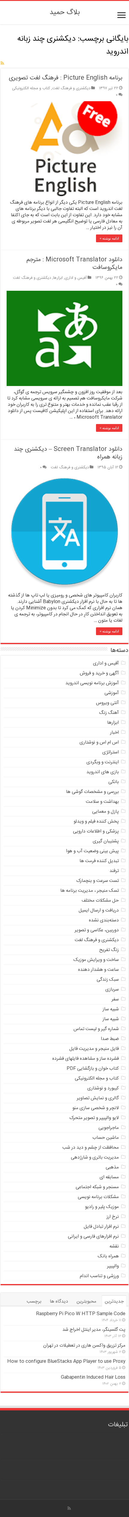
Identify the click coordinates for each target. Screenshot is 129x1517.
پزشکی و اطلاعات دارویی (96, 831)
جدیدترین (114, 1301)
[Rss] (69, 1508)
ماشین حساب (105, 1137)
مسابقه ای (109, 1177)
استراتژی (110, 752)
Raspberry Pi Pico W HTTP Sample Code (80, 1314)
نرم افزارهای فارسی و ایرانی (93, 1236)
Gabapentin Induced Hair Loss (93, 1377)
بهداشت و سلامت (102, 802)
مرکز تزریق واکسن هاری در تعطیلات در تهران (84, 1345)
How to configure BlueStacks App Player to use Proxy (66, 1361)
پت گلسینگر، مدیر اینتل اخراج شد (93, 1329)
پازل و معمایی (105, 811)
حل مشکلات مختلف (100, 900)
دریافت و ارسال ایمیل (99, 910)
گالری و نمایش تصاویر (98, 1098)
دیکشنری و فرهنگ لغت (71, 88)
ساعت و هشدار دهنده (98, 970)
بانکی (113, 782)
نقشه (114, 1246)
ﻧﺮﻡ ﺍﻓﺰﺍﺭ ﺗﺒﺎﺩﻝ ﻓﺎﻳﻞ (101, 1226)
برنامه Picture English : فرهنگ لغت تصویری (65, 78)
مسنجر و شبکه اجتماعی (97, 1187)
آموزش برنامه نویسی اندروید (92, 683)
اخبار (114, 732)
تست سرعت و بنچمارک (97, 881)
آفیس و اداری (76, 278)
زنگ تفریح (109, 950)
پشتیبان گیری (106, 841)
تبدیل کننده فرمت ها (99, 861)
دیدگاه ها (59, 1301)
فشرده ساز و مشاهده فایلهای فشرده (85, 1058)
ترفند (114, 871)
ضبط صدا (110, 1039)
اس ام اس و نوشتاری (99, 742)
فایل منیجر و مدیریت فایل (94, 1049)
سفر (115, 999)
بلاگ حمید (65, 12)
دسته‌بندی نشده (104, 920)
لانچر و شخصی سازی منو (95, 1108)
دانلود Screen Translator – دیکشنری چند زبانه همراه (68, 453)
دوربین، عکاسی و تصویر (97, 930)
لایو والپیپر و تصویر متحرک (94, 1118)
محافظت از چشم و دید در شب (90, 1147)
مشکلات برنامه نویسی (98, 1197)
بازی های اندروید (102, 772)
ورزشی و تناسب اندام (99, 1276)
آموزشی (111, 693)
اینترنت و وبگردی (102, 762)
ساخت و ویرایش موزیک (96, 960)
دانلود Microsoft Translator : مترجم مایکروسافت (74, 263)
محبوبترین (86, 1301)
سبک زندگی (108, 979)
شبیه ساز (111, 1009)
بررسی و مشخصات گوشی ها (92, 792)
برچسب (34, 1301)
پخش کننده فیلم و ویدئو (96, 821)
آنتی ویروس (107, 703)
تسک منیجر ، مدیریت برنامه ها (89, 890)
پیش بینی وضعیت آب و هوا (92, 851)
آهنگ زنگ (109, 713)
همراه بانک (108, 1256)
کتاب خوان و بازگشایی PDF (93, 1068)
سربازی (112, 989)
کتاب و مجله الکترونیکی (31, 88)
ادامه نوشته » (109, 238)
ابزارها (58, 278)
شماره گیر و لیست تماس (96, 1029)
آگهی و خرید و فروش (99, 673)
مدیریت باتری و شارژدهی (95, 1157)
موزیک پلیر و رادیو (102, 1207)
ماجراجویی (108, 1128)
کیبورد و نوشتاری (103, 1088)
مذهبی (112, 1167)
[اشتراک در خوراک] (2, 63)
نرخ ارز (112, 1217)
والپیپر (113, 1266)
